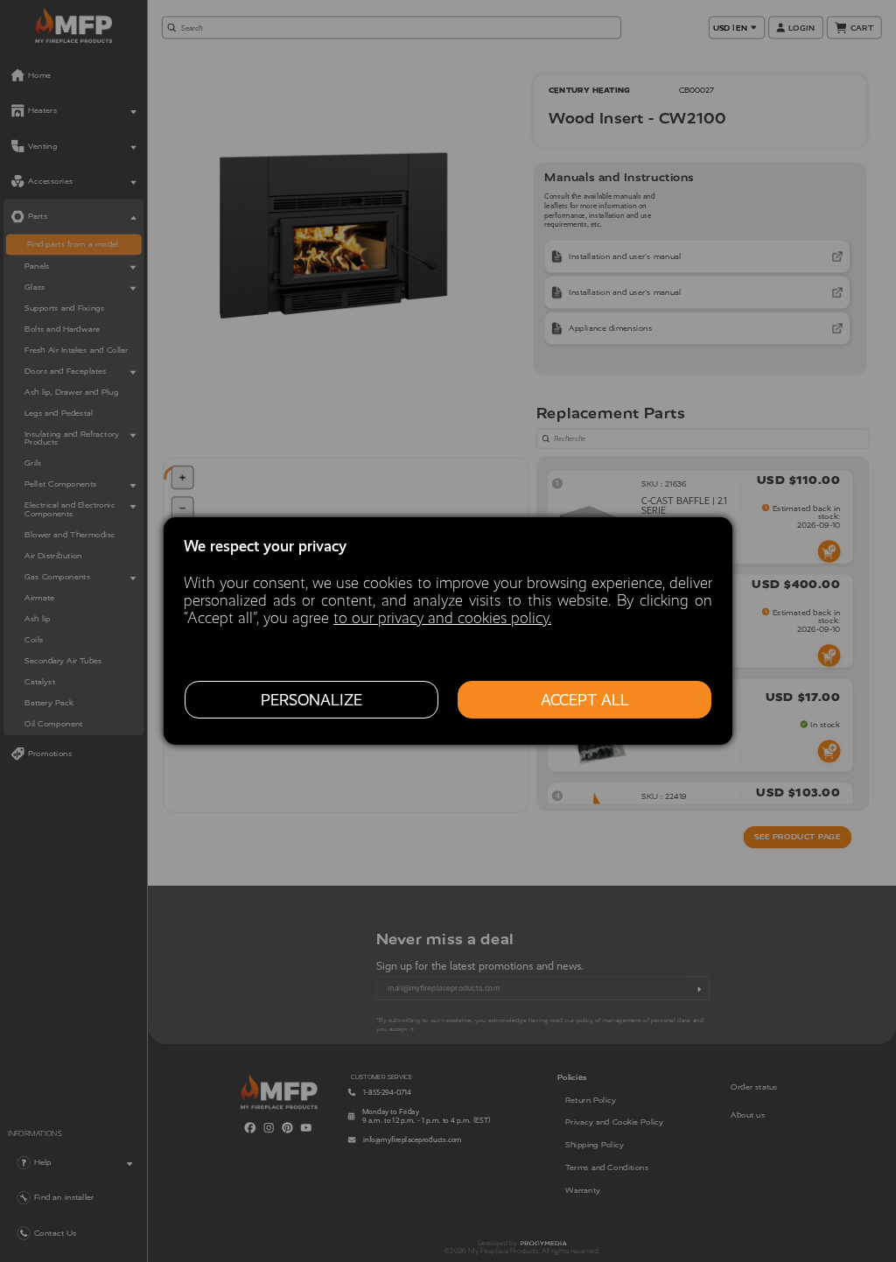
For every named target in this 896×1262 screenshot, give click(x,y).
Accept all (585, 700)
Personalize (311, 700)
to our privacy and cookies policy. (442, 618)
